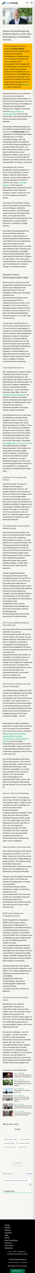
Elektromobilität (25, 1139)
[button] (27, 3)
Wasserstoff (22, 1147)
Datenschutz (9, 1245)
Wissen (7, 1238)
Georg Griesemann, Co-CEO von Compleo (17, 443)
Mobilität (7, 1228)
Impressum (8, 1243)
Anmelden (29, 1173)
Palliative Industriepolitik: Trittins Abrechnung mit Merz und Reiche (23, 1107)
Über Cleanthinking (11, 1240)
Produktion (8, 1233)
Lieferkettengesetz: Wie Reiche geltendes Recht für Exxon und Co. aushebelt (23, 1083)
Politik (7, 1235)
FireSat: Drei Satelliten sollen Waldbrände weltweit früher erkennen (22, 1099)
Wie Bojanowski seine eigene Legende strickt (23, 1091)
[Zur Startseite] (9, 2)
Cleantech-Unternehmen (10, 1139)
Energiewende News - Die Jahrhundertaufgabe (17, 1143)
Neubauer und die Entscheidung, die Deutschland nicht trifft (22, 1114)
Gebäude (8, 1230)
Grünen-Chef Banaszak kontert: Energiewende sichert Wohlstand (23, 1076)
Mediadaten (9, 1248)
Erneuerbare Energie (10, 1147)
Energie (7, 1225)
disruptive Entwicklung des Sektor (14, 395)
